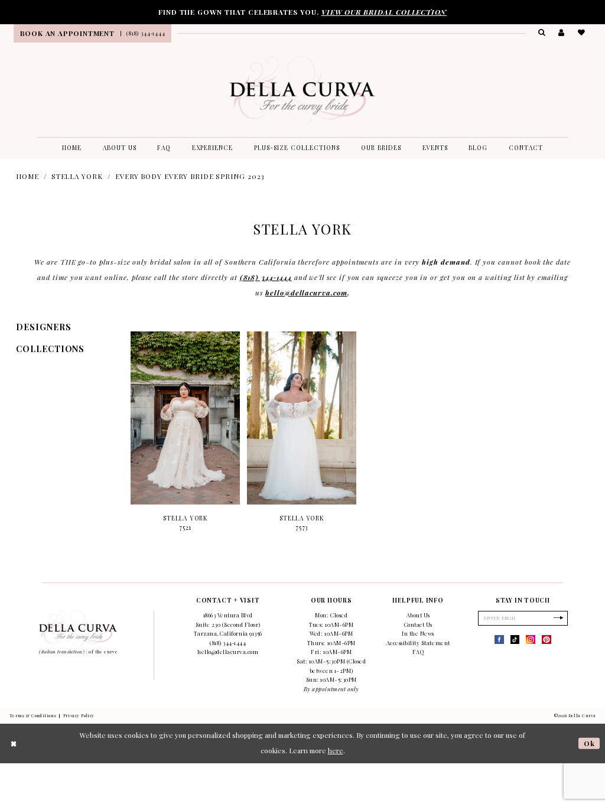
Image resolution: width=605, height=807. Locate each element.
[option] (185, 437)
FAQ (418, 651)
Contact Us (418, 624)
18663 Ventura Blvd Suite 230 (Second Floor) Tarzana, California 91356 (228, 624)
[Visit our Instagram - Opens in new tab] (530, 640)
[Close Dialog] (13, 743)
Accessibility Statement (418, 642)
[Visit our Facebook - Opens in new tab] (499, 640)
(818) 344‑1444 (266, 277)
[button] (561, 32)
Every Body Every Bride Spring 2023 (189, 176)
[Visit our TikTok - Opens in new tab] (515, 640)
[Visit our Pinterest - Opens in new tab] (546, 640)
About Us (418, 615)
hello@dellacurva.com (306, 292)
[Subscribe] (558, 618)
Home (27, 176)
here (335, 750)
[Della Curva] (302, 90)
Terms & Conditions (33, 715)
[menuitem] (67, 33)
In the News (418, 633)
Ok (589, 743)
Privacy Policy (79, 715)
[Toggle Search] (542, 32)
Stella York (77, 176)
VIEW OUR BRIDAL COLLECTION (384, 12)
